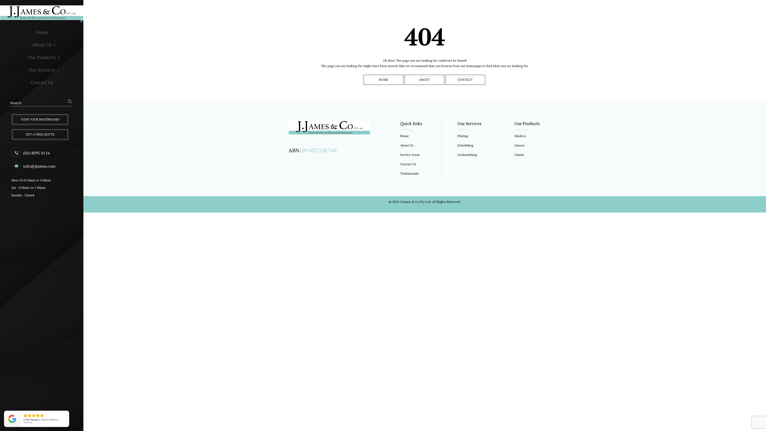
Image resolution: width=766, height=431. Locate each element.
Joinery (519, 145)
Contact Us (42, 82)
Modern (520, 136)
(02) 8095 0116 (36, 153)
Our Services (42, 70)
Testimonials (409, 173)
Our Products (42, 57)
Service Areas (410, 154)
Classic (519, 154)
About (424, 79)
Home (42, 32)
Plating (462, 136)
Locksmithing (467, 154)
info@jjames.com (39, 166)
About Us (41, 45)
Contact (465, 79)
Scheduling (465, 145)
